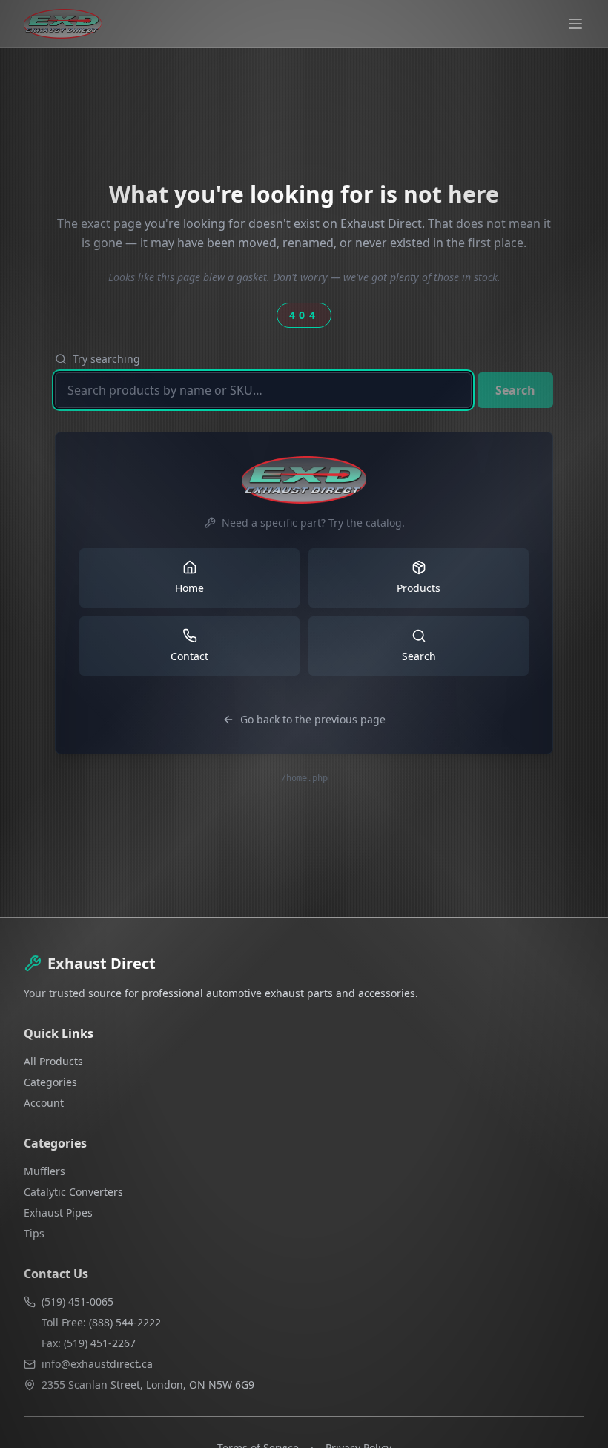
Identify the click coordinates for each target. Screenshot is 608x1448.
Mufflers (44, 1171)
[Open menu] (575, 24)
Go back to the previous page (313, 719)
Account (44, 1103)
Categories (50, 1082)
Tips (34, 1233)
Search (515, 390)
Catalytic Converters (73, 1192)
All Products (53, 1061)
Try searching (106, 359)
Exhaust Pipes (58, 1212)
